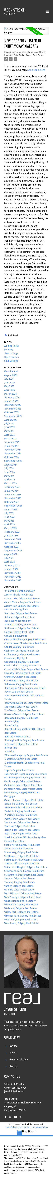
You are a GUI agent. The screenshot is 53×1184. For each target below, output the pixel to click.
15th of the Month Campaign (19, 591)
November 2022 (12, 543)
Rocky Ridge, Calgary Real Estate (22, 829)
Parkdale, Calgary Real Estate (20, 811)
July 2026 (9, 378)
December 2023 (12, 494)
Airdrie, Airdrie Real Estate (18, 594)
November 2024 (12, 453)
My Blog (8, 349)
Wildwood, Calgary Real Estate (20, 908)
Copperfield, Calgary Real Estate (21, 662)
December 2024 (12, 449)
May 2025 (9, 431)
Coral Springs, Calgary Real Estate (22, 665)
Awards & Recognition (16, 609)
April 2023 (9, 524)
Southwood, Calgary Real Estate (21, 856)
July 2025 (9, 423)
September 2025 (13, 416)
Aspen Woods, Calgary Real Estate (22, 602)
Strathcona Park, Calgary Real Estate (24, 871)
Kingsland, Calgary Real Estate (20, 759)
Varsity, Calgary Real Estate (19, 885)
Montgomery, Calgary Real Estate (22, 792)
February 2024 (12, 487)
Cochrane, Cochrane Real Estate (21, 650)
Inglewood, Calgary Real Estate (21, 744)
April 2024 (9, 479)
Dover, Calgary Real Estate (18, 691)
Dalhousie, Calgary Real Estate (20, 684)
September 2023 (13, 505)
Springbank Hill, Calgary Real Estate (23, 859)
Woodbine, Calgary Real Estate (20, 919)
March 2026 (10, 393)
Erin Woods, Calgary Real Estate (21, 710)
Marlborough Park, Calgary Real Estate (25, 777)
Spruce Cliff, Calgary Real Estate (21, 863)
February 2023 (11, 531)
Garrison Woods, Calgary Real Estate (24, 714)
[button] (5, 1117)
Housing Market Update (17, 736)
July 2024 (9, 468)
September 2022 (13, 550)
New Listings (11, 353)
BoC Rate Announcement (17, 620)
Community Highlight (15, 658)
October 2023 (11, 502)
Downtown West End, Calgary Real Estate (26, 703)
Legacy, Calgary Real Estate (19, 770)
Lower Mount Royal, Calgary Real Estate (25, 774)
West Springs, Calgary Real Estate (22, 897)
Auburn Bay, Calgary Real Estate (21, 606)
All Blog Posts (11, 345)
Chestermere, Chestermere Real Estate (25, 643)
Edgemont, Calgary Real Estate (21, 706)
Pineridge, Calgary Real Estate (20, 815)
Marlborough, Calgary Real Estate (22, 781)
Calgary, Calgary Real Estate (19, 632)
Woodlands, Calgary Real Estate (21, 923)
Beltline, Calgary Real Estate (19, 617)
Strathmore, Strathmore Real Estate (23, 874)
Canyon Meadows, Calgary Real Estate (24, 639)
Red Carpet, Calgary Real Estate (21, 822)
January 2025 (11, 446)
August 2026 (10, 375)
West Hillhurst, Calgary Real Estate (23, 893)
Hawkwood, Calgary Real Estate (21, 718)
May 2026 (9, 386)
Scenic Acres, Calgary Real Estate (22, 845)
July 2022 (9, 558)
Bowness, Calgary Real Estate (20, 624)
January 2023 (11, 535)
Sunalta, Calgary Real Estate (19, 878)
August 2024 (10, 464)
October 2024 (11, 457)
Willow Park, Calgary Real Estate (21, 912)
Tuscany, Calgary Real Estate (19, 882)
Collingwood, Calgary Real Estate (21, 654)
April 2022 (9, 561)
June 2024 (9, 472)
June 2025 (9, 427)
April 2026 (9, 390)
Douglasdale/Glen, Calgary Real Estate (25, 688)
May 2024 (9, 476)
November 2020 (12, 580)
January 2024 (11, 490)
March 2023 (10, 528)
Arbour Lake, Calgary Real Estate (22, 598)
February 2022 (11, 565)
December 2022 (12, 539)
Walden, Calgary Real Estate (19, 889)
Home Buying (11, 721)
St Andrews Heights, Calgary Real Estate (26, 867)
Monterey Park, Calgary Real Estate (23, 788)
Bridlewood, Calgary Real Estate (21, 628)
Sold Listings (11, 360)
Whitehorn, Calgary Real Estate (21, 904)
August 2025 (10, 420)
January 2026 (11, 401)
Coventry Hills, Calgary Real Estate (22, 673)
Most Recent (11, 371)
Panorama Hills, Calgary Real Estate (23, 807)
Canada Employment (15, 635)
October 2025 (11, 412)
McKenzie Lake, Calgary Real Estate (23, 785)
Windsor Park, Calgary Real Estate (22, 915)
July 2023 (9, 513)
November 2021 (12, 573)
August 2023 (10, 509)
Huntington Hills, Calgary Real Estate (24, 740)
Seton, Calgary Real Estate (18, 848)
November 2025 (12, 408)
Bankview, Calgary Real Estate (20, 613)
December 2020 (12, 576)
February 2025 (11, 442)
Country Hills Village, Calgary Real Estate (26, 669)
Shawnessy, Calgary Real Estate (21, 852)
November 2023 (12, 498)
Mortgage (9, 796)
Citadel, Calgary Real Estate (19, 647)
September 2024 (13, 461)
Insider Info (10, 747)
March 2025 (10, 438)
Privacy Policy (10, 1127)
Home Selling (11, 725)
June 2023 (9, 517)
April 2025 (9, 434)
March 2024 (10, 483)
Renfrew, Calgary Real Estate (19, 826)
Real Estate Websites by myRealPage (33, 1127)
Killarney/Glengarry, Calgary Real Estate (26, 755)
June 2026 (9, 382)
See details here (36, 70)
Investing (9, 751)
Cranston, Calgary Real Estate (20, 676)
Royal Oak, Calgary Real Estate (20, 833)
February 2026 (12, 397)
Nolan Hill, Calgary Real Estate (20, 803)
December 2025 (12, 405)
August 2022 (10, 554)
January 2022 (11, 569)
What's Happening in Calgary (20, 901)
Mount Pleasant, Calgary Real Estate (23, 800)
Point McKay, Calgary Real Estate (29, 55)
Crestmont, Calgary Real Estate (21, 680)
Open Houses (11, 357)
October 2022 (11, 546)
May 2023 (9, 520)
